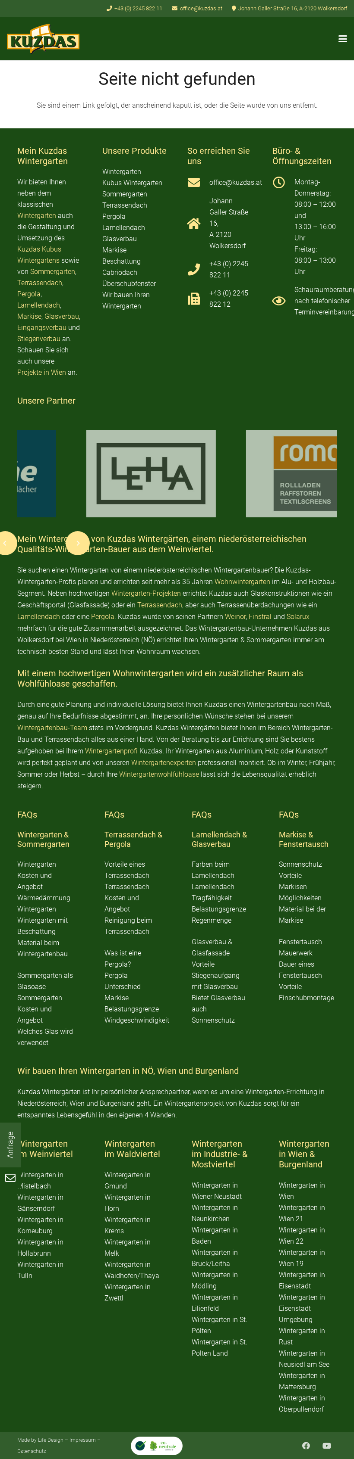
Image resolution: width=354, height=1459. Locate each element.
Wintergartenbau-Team (52, 728)
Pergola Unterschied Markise (122, 986)
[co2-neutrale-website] (157, 1446)
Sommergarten (52, 272)
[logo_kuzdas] (43, 39)
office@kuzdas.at (235, 182)
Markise (29, 316)
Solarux (298, 617)
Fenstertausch (304, 844)
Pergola (29, 294)
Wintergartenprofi (111, 751)
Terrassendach (39, 283)
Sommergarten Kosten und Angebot (39, 1009)
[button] (343, 38)
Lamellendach (38, 305)
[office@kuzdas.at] (198, 183)
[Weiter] (78, 543)
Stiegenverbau (38, 339)
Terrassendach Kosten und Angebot (126, 898)
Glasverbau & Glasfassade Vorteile (212, 953)
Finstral (260, 617)
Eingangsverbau (41, 328)
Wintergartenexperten (163, 763)
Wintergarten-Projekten (146, 593)
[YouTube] (327, 1446)
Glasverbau (61, 316)
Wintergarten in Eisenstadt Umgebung (302, 1308)
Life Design (50, 1440)
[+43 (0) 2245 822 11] (198, 270)
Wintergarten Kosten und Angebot (36, 875)
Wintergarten (36, 216)
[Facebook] (306, 1446)
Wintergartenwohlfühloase (159, 774)
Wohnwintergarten (242, 582)
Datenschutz (31, 1451)
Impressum (83, 1440)
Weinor (235, 617)
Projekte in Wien (41, 372)
